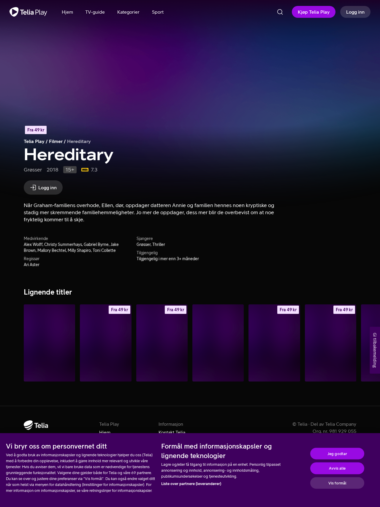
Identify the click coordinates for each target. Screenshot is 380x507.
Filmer (56, 141)
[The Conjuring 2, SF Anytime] (162, 343)
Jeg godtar (337, 453)
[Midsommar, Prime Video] (49, 343)
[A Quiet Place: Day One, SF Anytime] (105, 343)
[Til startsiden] (28, 12)
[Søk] (280, 12)
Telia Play (34, 141)
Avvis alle (337, 468)
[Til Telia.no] (36, 425)
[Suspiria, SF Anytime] (330, 343)
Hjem (104, 432)
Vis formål (337, 483)
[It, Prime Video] (218, 343)
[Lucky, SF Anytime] (274, 343)
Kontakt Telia (172, 432)
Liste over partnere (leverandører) (191, 483)
